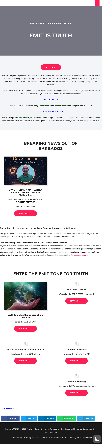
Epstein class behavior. (80, 255)
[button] (10, 418)
